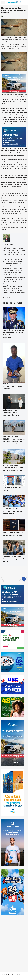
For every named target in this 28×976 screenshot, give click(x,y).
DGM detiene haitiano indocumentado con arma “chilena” (12, 386)
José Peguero (7, 16)
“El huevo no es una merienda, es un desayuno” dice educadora (13, 511)
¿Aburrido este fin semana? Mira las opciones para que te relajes (14, 558)
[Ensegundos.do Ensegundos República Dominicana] (14, 2)
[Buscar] (24, 579)
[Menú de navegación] (3, 2)
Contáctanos (5, 974)
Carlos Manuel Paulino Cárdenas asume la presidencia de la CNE (11, 412)
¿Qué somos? (16, 974)
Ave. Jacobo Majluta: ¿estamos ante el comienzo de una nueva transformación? (14, 467)
